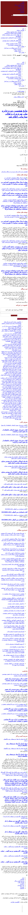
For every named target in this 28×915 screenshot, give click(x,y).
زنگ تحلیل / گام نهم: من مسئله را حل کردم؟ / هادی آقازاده (16, 821)
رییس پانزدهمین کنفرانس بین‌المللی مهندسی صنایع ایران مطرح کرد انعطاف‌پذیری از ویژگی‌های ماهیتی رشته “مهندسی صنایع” (13, 622)
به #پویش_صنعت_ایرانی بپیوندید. (16, 603)
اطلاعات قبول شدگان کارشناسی (12, 33)
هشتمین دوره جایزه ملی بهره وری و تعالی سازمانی (14, 171)
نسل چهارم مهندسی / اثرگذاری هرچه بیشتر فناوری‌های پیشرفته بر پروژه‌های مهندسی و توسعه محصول (13, 640)
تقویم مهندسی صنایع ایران (14, 45)
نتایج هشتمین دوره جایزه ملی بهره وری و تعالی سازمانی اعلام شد (14, 113)
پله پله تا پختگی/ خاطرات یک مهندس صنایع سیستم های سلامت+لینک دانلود (14, 462)
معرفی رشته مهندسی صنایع (14, 31)
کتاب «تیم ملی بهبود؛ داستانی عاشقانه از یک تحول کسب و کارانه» (15, 430)
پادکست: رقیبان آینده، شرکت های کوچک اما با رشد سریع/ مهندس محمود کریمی (11, 323)
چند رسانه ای (21, 9)
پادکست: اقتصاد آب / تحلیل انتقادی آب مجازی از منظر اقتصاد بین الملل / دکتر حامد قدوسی (11, 331)
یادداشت (22, 12)
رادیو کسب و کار (22, 319)
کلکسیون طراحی (15, 902)
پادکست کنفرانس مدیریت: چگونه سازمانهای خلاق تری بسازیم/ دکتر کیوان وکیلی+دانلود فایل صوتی (11, 375)
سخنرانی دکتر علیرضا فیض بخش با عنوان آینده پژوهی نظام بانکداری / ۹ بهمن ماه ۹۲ (12, 418)
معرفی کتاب (21, 6)
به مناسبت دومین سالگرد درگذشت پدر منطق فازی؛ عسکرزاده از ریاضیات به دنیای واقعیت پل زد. (12, 580)
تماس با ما (21, 52)
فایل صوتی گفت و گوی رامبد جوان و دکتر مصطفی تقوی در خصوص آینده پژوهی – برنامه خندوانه (11, 409)
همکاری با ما (21, 46)
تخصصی (22, 3)
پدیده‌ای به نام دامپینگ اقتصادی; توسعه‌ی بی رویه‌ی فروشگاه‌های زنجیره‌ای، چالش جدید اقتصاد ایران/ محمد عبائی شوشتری (13, 651)
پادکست (22, 8)
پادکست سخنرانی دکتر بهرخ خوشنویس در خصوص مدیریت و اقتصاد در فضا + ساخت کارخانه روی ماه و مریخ (11, 397)
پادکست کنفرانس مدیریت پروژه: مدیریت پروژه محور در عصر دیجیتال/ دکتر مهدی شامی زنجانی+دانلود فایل (11, 335)
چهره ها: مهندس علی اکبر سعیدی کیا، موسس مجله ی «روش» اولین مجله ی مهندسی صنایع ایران (12, 535)
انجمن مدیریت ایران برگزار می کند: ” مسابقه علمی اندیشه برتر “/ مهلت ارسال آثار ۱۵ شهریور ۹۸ (12, 589)
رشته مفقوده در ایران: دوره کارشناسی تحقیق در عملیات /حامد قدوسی (15, 709)
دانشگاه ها (18, 36)
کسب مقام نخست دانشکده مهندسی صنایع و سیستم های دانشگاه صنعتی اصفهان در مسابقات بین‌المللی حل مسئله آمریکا (14, 207)
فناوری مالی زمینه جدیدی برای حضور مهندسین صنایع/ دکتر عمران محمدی (16, 679)
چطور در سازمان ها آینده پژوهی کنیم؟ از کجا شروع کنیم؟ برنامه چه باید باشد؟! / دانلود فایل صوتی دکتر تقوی (11, 404)
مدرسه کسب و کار (19, 5)
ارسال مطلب (17, 51)
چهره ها (22, 10)
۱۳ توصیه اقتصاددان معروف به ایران (15, 644)
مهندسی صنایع (20, 30)
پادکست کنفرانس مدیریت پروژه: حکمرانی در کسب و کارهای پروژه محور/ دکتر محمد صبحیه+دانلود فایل (12, 364)
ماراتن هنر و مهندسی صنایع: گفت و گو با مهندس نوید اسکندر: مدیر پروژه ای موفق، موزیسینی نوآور (14, 194)
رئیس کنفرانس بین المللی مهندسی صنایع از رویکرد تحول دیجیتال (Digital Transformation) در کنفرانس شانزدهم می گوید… (13, 599)
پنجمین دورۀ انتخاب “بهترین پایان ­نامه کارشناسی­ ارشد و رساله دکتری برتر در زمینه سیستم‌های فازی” (12, 554)
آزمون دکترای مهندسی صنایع (13, 43)
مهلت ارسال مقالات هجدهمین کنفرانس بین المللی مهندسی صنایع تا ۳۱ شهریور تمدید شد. (14, 183)
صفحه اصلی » (20, 91)
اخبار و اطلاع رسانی (19, 96)
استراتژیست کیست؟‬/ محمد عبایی (15, 631)
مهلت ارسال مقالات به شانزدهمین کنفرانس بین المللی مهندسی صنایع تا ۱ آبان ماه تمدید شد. (13, 570)
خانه (23, 28)
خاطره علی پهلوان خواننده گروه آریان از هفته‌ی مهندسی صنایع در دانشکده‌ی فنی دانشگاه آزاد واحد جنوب (14, 627)
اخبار (23, 2)
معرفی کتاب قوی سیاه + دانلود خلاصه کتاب (14, 487)
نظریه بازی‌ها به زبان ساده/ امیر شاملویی (13, 610)
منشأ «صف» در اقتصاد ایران (17, 646)
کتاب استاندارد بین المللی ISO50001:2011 (14, 512)
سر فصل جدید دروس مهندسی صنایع (11, 34)
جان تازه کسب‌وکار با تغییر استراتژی (15, 617)
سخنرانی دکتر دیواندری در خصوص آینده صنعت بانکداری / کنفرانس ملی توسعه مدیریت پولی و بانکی (11, 413)
